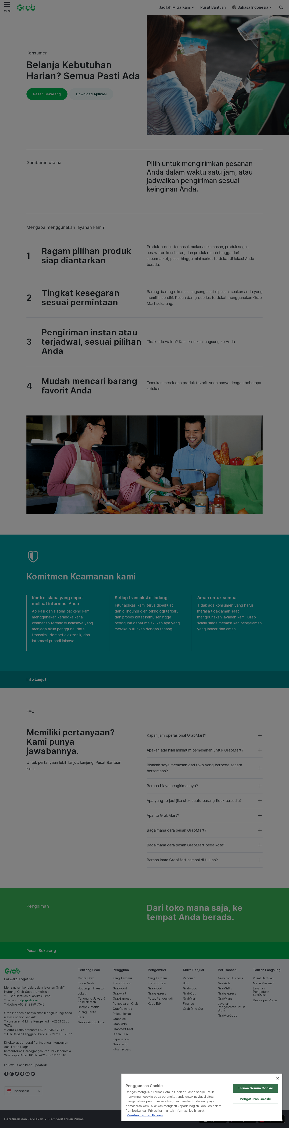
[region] (201, 1097)
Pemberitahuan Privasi (145, 1115)
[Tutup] (277, 1078)
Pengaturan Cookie (255, 1099)
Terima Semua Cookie (255, 1088)
